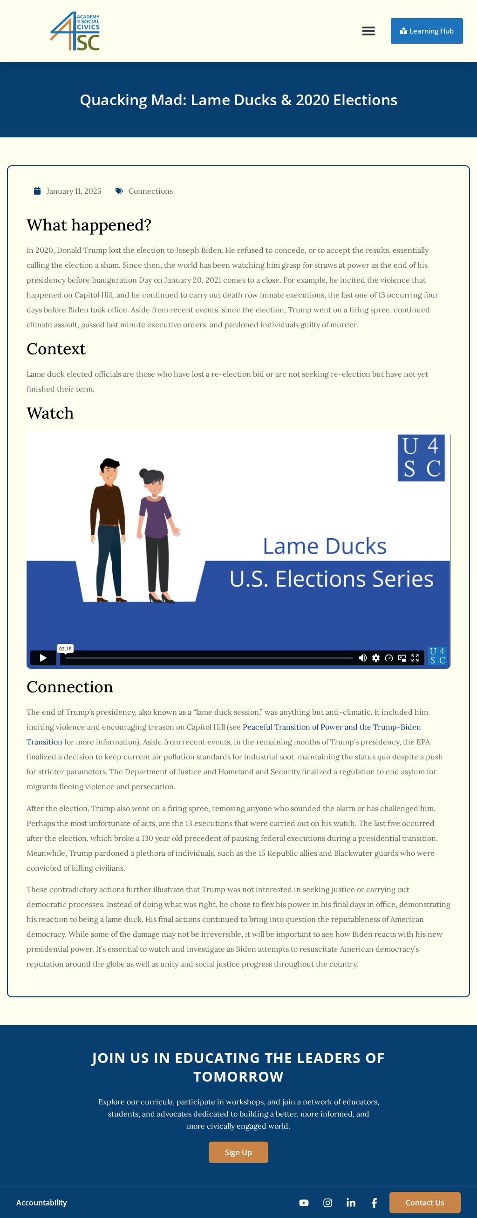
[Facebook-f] (374, 1203)
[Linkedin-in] (351, 1203)
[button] (368, 30)
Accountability (41, 1203)
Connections (151, 191)
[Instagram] (327, 1203)
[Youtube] (304, 1203)
